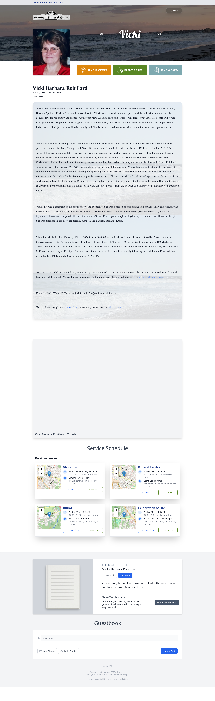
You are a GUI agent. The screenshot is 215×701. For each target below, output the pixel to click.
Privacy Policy (99, 674)
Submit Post (169, 651)
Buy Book (125, 575)
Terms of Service (115, 674)
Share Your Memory (166, 602)
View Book (109, 575)
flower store (115, 307)
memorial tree (71, 307)
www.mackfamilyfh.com (152, 277)
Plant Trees (93, 489)
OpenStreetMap (110, 679)
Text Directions (73, 489)
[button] (49, 474)
